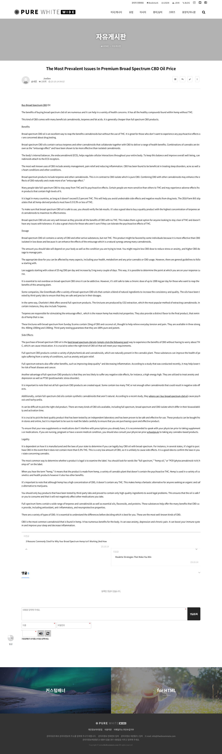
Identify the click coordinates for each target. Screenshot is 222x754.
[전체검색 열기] (204, 12)
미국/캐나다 (116, 12)
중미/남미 (157, 12)
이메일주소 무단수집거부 (124, 729)
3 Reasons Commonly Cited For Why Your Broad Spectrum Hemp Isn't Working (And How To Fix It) (66, 542)
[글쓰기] (189, 79)
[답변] (182, 79)
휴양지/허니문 (189, 12)
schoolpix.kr (153, 431)
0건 (35, 81)
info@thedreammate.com (164, 736)
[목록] (175, 79)
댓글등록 (194, 613)
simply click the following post (113, 342)
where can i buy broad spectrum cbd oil (168, 395)
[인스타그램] (194, 3)
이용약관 (108, 729)
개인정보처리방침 (95, 729)
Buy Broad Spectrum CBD (34, 104)
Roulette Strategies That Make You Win (133, 557)
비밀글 (11, 639)
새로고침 (48, 633)
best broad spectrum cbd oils (82, 342)
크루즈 (172, 12)
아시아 (143, 12)
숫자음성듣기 (41, 633)
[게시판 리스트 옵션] (197, 79)
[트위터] (200, 3)
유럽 (131, 12)
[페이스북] (206, 3)
